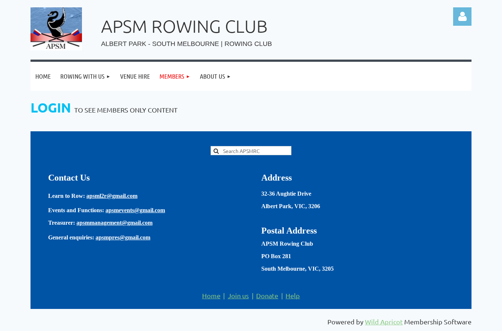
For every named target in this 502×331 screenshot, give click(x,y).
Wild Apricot (384, 321)
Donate (267, 295)
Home (211, 295)
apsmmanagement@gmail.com (114, 223)
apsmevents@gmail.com (135, 210)
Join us (238, 295)
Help (293, 295)
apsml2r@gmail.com (111, 196)
